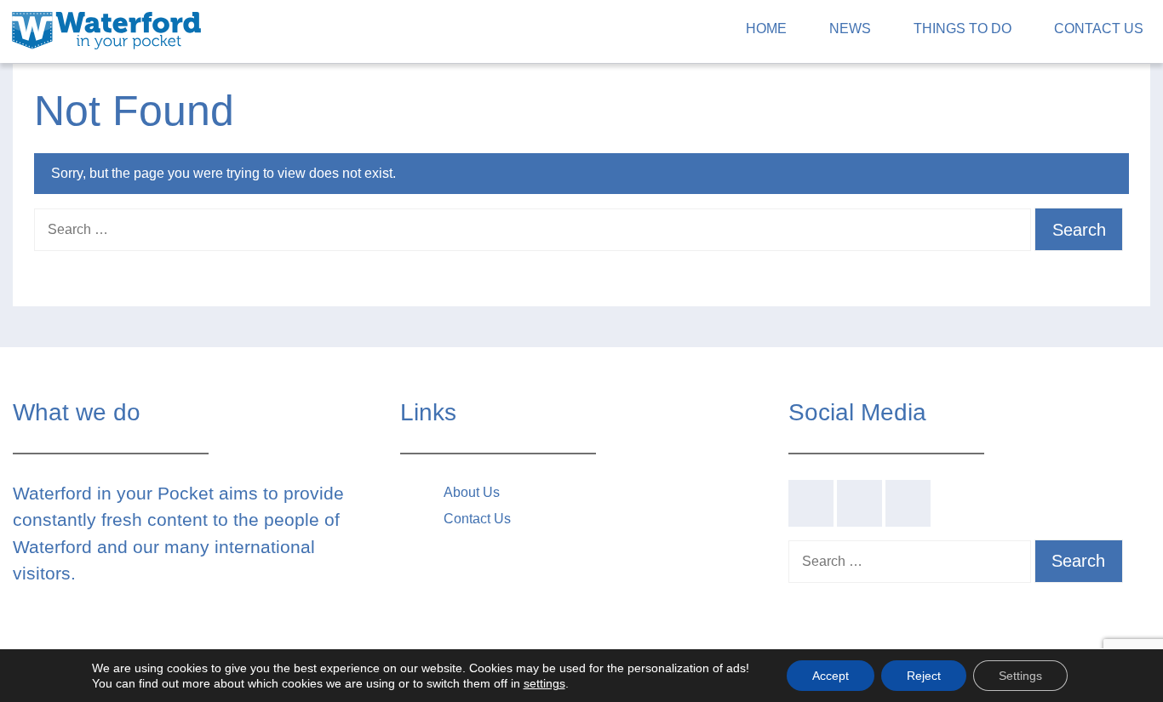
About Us (472, 492)
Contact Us (1098, 28)
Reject (924, 675)
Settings (1020, 675)
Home (766, 28)
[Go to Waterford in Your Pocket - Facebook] (811, 503)
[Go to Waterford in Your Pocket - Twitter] (859, 503)
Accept (830, 675)
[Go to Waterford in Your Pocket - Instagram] (908, 503)
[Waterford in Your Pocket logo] (106, 28)
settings (544, 683)
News (850, 28)
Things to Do (962, 28)
